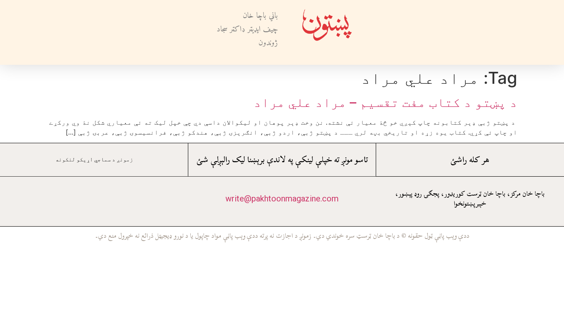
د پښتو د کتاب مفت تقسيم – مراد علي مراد (385, 102)
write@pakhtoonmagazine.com (282, 198)
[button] (385, 32)
